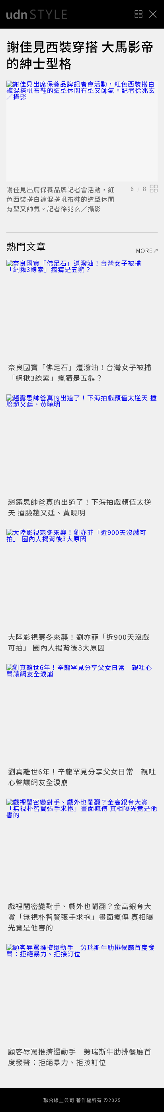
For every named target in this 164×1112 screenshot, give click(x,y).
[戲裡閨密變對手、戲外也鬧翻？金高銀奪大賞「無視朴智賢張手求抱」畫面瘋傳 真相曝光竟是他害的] (82, 849)
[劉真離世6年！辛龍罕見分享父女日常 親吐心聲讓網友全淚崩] (82, 714)
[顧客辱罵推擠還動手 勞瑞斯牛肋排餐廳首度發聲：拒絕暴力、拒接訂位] (82, 994)
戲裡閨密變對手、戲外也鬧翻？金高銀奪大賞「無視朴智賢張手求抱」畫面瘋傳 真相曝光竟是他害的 (81, 916)
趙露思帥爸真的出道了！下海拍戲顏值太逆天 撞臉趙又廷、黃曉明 (80, 506)
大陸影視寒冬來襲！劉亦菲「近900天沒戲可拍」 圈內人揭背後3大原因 (79, 642)
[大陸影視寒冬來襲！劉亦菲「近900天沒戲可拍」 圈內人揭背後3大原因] (82, 579)
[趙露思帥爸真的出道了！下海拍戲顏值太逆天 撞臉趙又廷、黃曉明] (82, 444)
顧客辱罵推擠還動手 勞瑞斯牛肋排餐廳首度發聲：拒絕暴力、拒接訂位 (80, 1056)
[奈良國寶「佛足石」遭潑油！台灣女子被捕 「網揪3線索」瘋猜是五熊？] (82, 310)
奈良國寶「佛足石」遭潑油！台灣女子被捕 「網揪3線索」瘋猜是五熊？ (83, 372)
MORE (144, 250)
